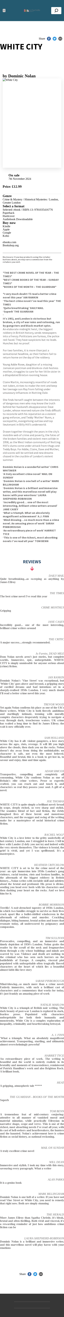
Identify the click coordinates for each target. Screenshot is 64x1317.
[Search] (56, 10)
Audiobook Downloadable (18, 219)
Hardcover (9, 216)
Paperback (8, 212)
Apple (6, 229)
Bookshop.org (11, 245)
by (19, 76)
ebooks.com (9, 242)
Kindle (6, 226)
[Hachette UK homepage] (32, 10)
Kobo (6, 235)
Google (7, 232)
